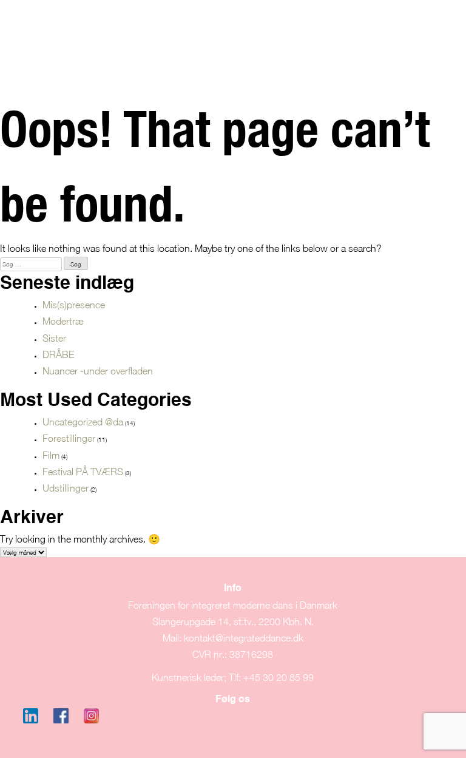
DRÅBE (58, 354)
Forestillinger (68, 438)
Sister (54, 338)
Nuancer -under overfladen (97, 370)
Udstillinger (65, 487)
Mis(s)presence (73, 304)
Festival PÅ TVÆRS (82, 471)
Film (50, 455)
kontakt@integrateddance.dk (243, 637)
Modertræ (63, 321)
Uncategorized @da (82, 421)
